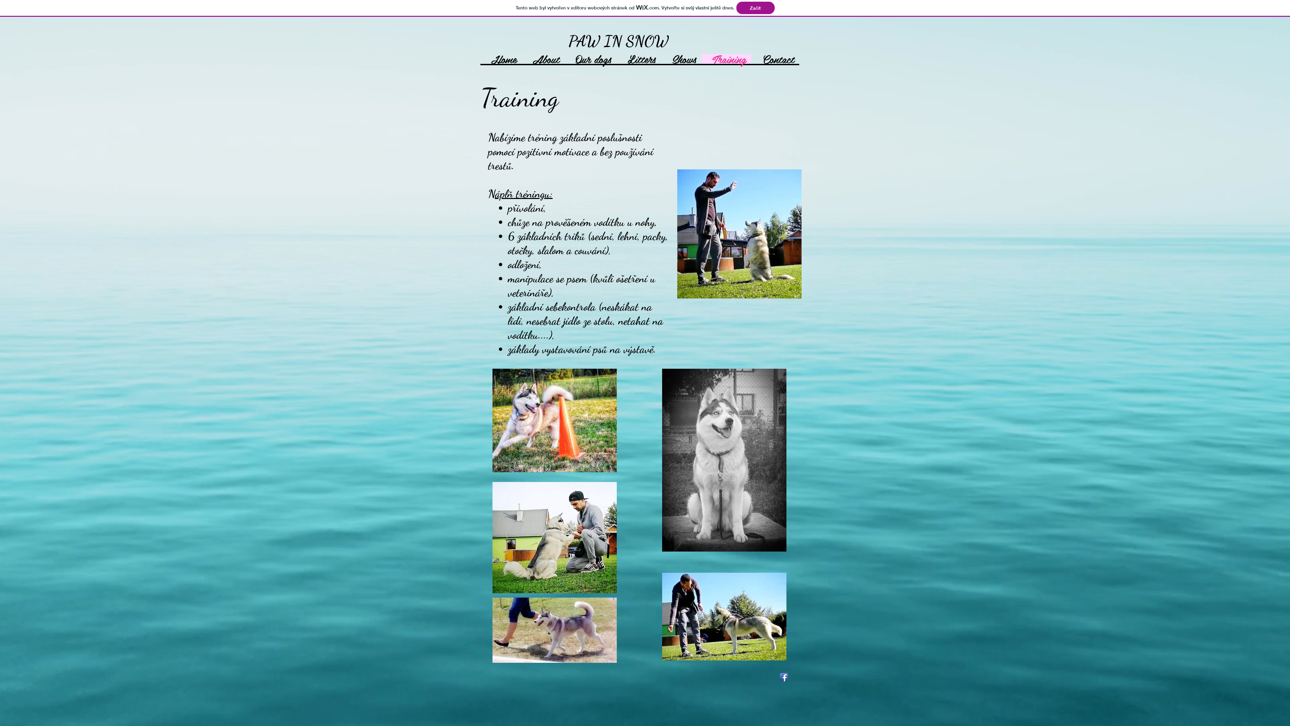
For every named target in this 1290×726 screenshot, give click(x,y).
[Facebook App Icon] (784, 677)
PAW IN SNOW (618, 41)
